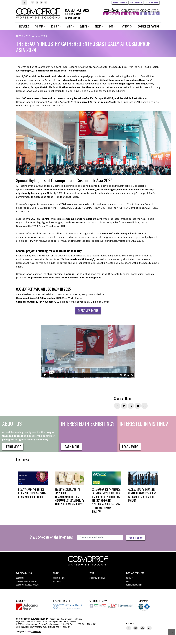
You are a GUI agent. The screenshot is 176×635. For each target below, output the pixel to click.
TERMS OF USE (90, 624)
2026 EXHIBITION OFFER (97, 578)
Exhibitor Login (120, 2)
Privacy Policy (66, 624)
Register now (136, 537)
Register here (151, 2)
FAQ (127, 581)
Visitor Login (136, 2)
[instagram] (37, 2)
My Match (126, 26)
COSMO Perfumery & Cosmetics (26, 581)
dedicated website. (135, 240)
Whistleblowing (22, 626)
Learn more (13, 446)
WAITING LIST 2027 (59, 578)
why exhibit (57, 581)
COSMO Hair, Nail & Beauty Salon (27, 585)
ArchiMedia (36, 631)
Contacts (129, 578)
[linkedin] (45, 2)
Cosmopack (20, 578)
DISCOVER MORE (88, 310)
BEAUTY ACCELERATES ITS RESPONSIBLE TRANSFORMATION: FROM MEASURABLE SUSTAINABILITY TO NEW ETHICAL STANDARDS (69, 497)
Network (24, 26)
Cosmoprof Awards (148, 26)
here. (63, 226)
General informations (134, 585)
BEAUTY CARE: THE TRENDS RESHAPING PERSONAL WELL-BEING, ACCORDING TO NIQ (32, 493)
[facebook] (32, 2)
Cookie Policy (78, 624)
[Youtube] (41, 2)
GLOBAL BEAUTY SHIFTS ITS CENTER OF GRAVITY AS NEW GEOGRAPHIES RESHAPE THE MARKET (142, 495)
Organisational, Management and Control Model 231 (50, 626)
